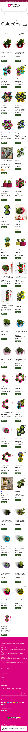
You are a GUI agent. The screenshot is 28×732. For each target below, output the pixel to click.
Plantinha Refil (19, 13)
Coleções (3, 13)
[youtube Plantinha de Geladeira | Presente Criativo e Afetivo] (8, 668)
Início (2, 20)
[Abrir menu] (2, 5)
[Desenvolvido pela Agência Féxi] (14, 718)
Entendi (3, 729)
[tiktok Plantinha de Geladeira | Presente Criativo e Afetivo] (11, 668)
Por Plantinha (11, 13)
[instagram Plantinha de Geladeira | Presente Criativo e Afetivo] (26, 1)
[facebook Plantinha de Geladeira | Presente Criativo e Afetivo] (4, 668)
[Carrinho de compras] (26, 5)
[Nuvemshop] (7, 721)
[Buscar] (25, 9)
